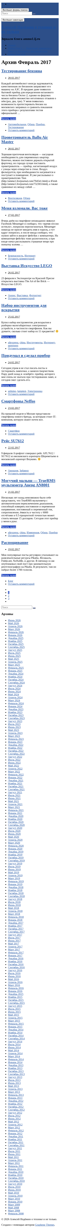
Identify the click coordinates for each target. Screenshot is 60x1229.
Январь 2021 (15, 813)
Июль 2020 (14, 831)
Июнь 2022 (14, 762)
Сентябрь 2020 (16, 825)
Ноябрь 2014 (15, 1032)
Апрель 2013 (15, 1089)
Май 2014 (13, 1050)
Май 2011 (13, 1157)
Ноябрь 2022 (15, 747)
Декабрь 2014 (15, 1029)
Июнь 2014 (14, 1047)
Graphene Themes (44, 1224)
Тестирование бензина (21, 71)
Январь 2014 (15, 1062)
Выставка (22, 295)
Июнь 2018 (14, 905)
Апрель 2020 (15, 839)
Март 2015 (14, 1020)
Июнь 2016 (14, 976)
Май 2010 (13, 1192)
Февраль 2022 (16, 774)
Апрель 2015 (15, 1017)
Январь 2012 (15, 1133)
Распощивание (14, 542)
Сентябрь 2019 (16, 860)
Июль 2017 (14, 937)
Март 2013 (14, 1092)
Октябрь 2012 (16, 1106)
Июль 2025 (14, 653)
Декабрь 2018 (15, 887)
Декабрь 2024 (15, 673)
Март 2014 (14, 1056)
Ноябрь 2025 (15, 641)
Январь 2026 (15, 635)
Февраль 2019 (16, 881)
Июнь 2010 (14, 1189)
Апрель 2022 (15, 768)
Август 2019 (15, 863)
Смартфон (14, 430)
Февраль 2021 (16, 810)
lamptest (21, 391)
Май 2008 (13, 1207)
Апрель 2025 (15, 661)
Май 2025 (13, 659)
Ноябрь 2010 (15, 1175)
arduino (12, 391)
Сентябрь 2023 (16, 718)
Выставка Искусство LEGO (26, 265)
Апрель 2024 (15, 697)
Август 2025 (15, 650)
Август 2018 (15, 899)
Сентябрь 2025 (16, 647)
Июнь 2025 (14, 656)
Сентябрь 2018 (16, 896)
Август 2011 (15, 1148)
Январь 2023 (15, 742)
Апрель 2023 (15, 733)
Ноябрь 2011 (15, 1139)
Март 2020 (14, 842)
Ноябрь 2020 (15, 819)
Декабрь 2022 (15, 745)
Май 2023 (13, 730)
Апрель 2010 (15, 1195)
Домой (12, 45)
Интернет (30, 255)
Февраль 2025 (16, 667)
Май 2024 (13, 694)
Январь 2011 (15, 1169)
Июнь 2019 (14, 869)
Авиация (13, 470)
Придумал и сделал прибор (25, 355)
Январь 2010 (15, 1201)
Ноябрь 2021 (15, 783)
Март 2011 (14, 1163)
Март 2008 (14, 1210)
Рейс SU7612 (12, 441)
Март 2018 (14, 914)
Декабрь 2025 (15, 638)
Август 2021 (15, 792)
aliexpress (13, 342)
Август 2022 (15, 756)
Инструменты (34, 342)
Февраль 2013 (16, 1095)
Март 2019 (14, 878)
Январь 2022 (15, 777)
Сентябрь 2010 (16, 1181)
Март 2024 (14, 700)
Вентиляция (15, 198)
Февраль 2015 (16, 1023)
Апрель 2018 (15, 911)
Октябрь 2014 (16, 1035)
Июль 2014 (14, 1044)
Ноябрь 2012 (15, 1103)
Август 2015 (15, 1006)
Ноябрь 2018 (15, 890)
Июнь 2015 (14, 1011)
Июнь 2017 (14, 940)
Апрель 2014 (15, 1053)
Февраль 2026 (16, 632)
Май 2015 (13, 1014)
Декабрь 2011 (15, 1136)
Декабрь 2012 (15, 1100)
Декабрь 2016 (15, 958)
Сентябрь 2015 (16, 1003)
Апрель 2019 (15, 875)
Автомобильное (17, 124)
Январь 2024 (15, 706)
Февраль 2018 (16, 917)
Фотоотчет (35, 295)
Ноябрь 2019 (15, 854)
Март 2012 (14, 1127)
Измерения (33, 532)
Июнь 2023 (14, 727)
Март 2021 (14, 807)
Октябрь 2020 (16, 822)
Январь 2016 (15, 991)
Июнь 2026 (14, 620)
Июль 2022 (14, 759)
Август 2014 (15, 1041)
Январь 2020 (15, 848)
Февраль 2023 (16, 739)
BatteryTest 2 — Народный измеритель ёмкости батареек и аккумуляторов (30, 50)
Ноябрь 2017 (15, 925)
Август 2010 (15, 1184)
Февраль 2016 (16, 988)
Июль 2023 (14, 724)
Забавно (24, 470)
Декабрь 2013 (15, 1065)
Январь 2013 (15, 1098)
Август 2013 (15, 1077)
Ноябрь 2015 (15, 997)
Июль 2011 (14, 1151)
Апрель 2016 (15, 982)
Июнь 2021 (14, 798)
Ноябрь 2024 (15, 676)
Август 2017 (15, 934)
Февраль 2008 (16, 1213)
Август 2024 (15, 685)
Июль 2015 (14, 1009)
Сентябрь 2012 (16, 1109)
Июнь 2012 (14, 1118)
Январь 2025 (15, 670)
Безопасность (15, 255)
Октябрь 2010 (16, 1178)
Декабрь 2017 (15, 923)
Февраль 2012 (16, 1130)
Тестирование (16, 127)
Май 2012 (13, 1121)
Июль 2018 (14, 902)
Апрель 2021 (15, 804)
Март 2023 (14, 736)
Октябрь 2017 (16, 928)
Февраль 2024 (16, 703)
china (22, 342)
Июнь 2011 (14, 1154)
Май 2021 (13, 801)
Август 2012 (15, 1112)
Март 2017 (14, 949)
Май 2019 (13, 872)
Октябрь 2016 (16, 964)
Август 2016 (15, 970)
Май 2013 (13, 1086)
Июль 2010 (14, 1186)
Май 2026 (13, 623)
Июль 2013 (14, 1080)
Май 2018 (13, 908)
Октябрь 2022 (16, 750)
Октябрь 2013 (16, 1071)
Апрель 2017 (15, 946)
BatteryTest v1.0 (16, 54)
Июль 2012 (14, 1115)
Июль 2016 (14, 973)
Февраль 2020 (16, 845)
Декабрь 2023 (15, 709)
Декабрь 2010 (15, 1172)
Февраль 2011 (16, 1166)
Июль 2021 (14, 795)
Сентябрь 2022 (16, 753)
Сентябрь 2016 (16, 967)
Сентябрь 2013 (16, 1074)
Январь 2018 (15, 920)
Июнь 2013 (14, 1083)
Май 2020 (13, 836)
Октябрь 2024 (16, 679)
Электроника (34, 391)
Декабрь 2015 (15, 994)
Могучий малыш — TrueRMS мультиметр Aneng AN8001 (28, 482)
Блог (10, 581)
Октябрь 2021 (16, 786)
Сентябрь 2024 (16, 682)
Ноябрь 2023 (15, 712)
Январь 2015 (15, 1026)
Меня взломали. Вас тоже (24, 208)
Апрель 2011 (15, 1160)
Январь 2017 (15, 955)
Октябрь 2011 (15, 1142)
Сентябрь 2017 (16, 931)
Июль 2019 (14, 866)
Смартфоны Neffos (18, 401)
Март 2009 (14, 1204)
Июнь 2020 (14, 834)
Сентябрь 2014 (16, 1038)
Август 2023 (15, 721)
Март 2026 (14, 629)
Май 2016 (13, 979)
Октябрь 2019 (16, 857)
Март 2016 (14, 985)
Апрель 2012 (15, 1124)
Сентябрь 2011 (16, 1145)
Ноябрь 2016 (15, 961)
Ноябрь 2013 (15, 1068)
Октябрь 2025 (16, 644)
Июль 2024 (14, 688)
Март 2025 (14, 664)
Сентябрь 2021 (16, 789)
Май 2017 (13, 943)
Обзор (31, 124)
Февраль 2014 (16, 1059)
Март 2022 (14, 771)
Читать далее (8, 118)
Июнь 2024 (14, 691)
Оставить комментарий (21, 130)
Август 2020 (15, 828)
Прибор (40, 124)
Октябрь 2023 (16, 715)
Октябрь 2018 (16, 893)
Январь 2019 (15, 884)
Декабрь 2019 (15, 851)
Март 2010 (14, 1198)
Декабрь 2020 (15, 816)
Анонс (12, 295)
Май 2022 (13, 765)
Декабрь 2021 (15, 780)
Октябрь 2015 (16, 1000)
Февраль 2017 (16, 952)
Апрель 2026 (15, 626)
